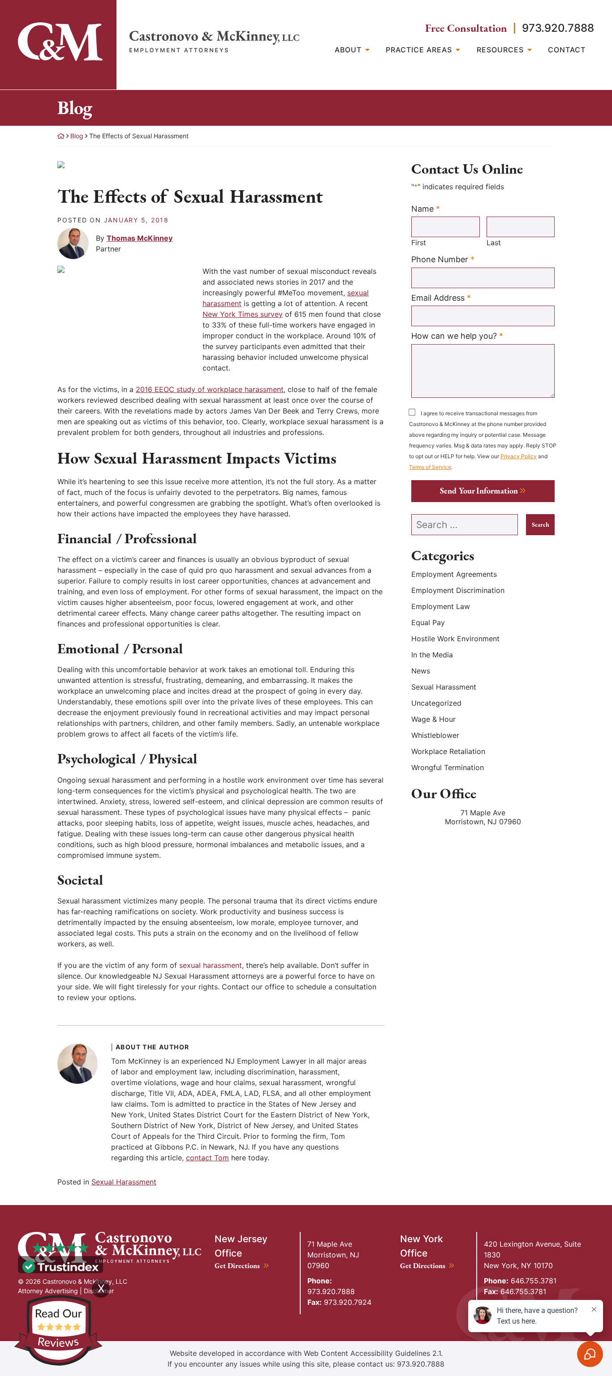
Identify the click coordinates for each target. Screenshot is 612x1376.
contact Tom (207, 1157)
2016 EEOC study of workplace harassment (210, 389)
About (348, 50)
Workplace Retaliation (448, 751)
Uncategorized (436, 703)
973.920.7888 (558, 27)
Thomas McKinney (139, 238)
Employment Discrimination (457, 590)
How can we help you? (457, 336)
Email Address (441, 297)
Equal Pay (428, 622)
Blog (76, 136)
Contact (567, 50)
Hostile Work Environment (455, 638)
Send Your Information (479, 491)
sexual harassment (210, 965)
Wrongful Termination (447, 767)
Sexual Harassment (123, 1181)
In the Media (432, 654)
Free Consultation (466, 28)
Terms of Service (430, 467)
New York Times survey (243, 314)
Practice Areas (419, 50)
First (418, 242)
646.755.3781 (520, 1280)
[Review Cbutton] (58, 1330)
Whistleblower (435, 735)
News (420, 670)
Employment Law (440, 606)
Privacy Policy (518, 456)
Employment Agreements (454, 574)
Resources (500, 50)
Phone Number (442, 259)
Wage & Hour (433, 719)
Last (494, 242)
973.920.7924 (339, 1302)
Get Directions (242, 1265)
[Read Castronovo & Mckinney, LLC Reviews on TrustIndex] (60, 1265)
